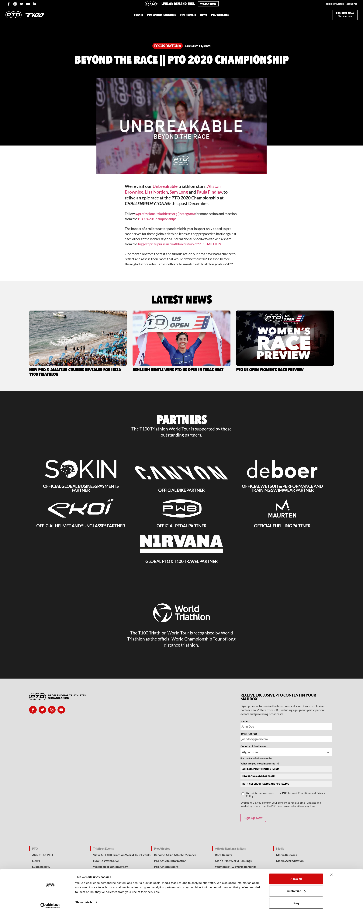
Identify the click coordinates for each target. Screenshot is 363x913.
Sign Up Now (253, 818)
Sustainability (41, 866)
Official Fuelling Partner (282, 525)
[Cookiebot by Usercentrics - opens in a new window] (50, 905)
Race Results (223, 855)
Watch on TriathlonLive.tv (110, 866)
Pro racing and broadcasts (258, 776)
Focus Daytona (167, 46)
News (36, 860)
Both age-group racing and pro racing (265, 784)
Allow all (296, 878)
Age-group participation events (260, 769)
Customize (294, 891)
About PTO (352, 3)
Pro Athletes (162, 848)
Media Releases (286, 855)
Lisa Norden (156, 192)
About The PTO (42, 855)
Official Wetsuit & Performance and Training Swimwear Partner (282, 488)
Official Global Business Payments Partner (81, 488)
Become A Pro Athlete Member (175, 855)
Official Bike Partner (181, 490)
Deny (296, 903)
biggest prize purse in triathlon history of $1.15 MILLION (179, 244)
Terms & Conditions (299, 793)
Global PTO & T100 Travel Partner (181, 561)
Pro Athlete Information (170, 860)
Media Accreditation (290, 860)
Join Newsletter (335, 3)
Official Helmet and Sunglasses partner (80, 525)
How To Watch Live (106, 860)
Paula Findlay (209, 192)
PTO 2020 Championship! (157, 219)
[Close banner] (331, 875)
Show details (83, 902)
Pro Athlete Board (166, 866)
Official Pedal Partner (181, 525)
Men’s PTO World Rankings (233, 860)
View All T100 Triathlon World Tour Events (121, 855)
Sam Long (179, 192)
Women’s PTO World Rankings (235, 866)
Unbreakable (165, 186)
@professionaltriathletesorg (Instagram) (165, 214)
